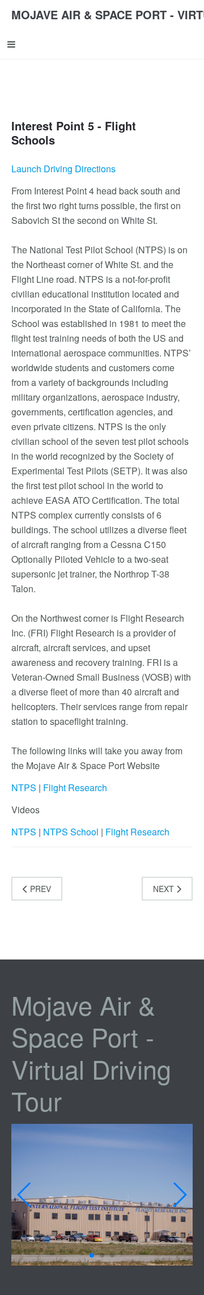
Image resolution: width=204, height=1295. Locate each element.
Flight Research (75, 787)
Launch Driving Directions (63, 168)
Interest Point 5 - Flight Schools (73, 132)
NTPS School (71, 831)
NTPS (23, 787)
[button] (92, 1255)
